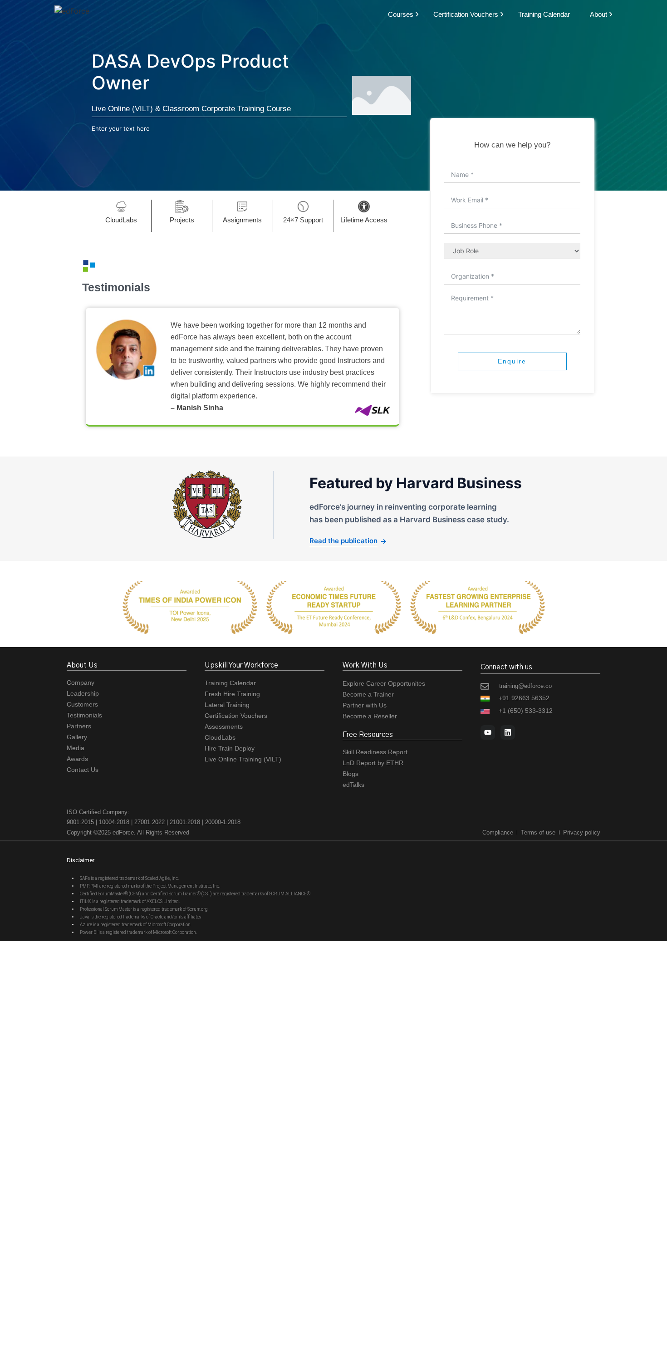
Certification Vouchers (465, 14)
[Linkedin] (507, 732)
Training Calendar (544, 14)
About (598, 14)
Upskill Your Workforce (241, 665)
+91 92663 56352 (524, 698)
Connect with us (506, 667)
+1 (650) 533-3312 (526, 710)
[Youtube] (488, 732)
